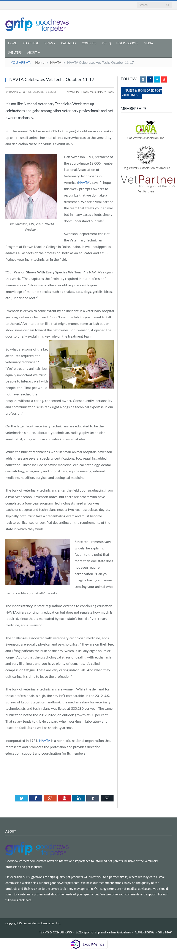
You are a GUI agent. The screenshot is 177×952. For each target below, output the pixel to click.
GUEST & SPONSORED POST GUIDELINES (141, 93)
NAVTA (71, 91)
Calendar (68, 43)
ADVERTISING (144, 932)
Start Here (30, 43)
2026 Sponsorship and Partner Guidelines (103, 932)
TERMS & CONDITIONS (55, 932)
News (48, 43)
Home (12, 43)
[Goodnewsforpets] (37, 24)
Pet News (82, 91)
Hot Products (127, 43)
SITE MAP (165, 932)
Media (148, 43)
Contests (89, 43)
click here (25, 900)
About (32, 52)
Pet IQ (106, 43)
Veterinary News (102, 91)
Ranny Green (18, 91)
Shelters (15, 52)
